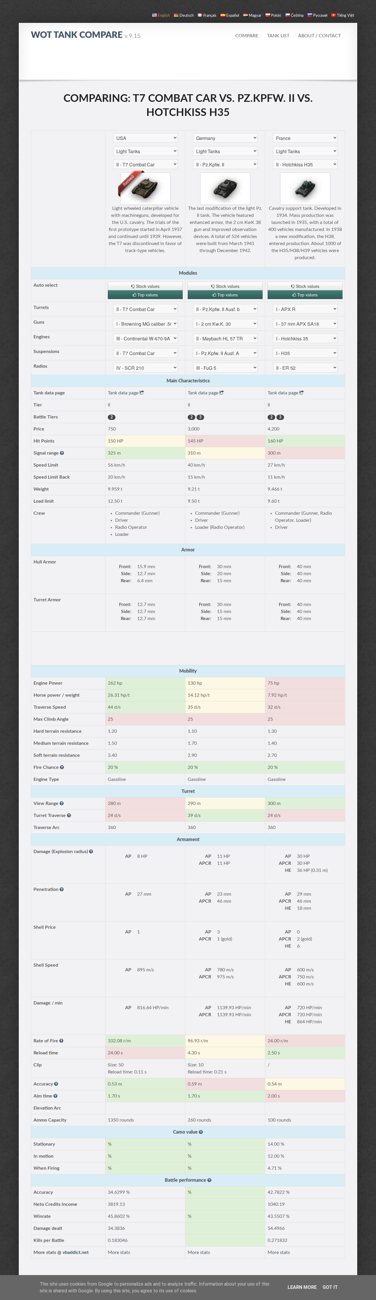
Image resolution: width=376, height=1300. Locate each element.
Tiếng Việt (345, 16)
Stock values (147, 286)
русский (320, 16)
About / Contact (319, 35)
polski (276, 16)
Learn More (302, 1287)
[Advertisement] (188, 63)
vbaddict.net (76, 1252)
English (164, 16)
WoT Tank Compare (86, 35)
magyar (255, 16)
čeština (297, 16)
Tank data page (124, 393)
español (232, 16)
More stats (119, 1252)
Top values (147, 295)
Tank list (278, 35)
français (209, 16)
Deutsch (186, 16)
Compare (246, 35)
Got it (330, 1287)
